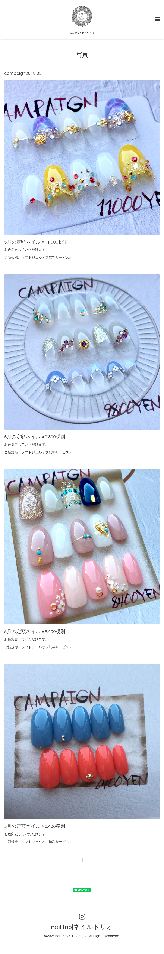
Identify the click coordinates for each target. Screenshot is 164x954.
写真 (82, 54)
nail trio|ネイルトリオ (82, 927)
